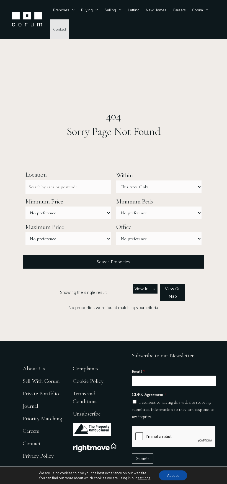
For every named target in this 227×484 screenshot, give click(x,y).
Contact (59, 29)
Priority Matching (42, 418)
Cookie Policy (88, 381)
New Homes (156, 9)
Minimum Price (44, 201)
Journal (30, 406)
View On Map (172, 292)
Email (138, 371)
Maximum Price (44, 227)
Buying (87, 9)
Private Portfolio (41, 393)
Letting (134, 9)
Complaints (85, 368)
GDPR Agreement (149, 394)
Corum (197, 9)
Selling (110, 9)
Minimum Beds (134, 201)
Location (36, 174)
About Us (34, 368)
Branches (61, 9)
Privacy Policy (38, 455)
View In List (145, 288)
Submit (142, 458)
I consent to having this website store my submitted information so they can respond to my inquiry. (173, 409)
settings (144, 477)
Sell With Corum (41, 381)
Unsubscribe (86, 413)
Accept (173, 475)
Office (123, 227)
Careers (179, 9)
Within (124, 175)
